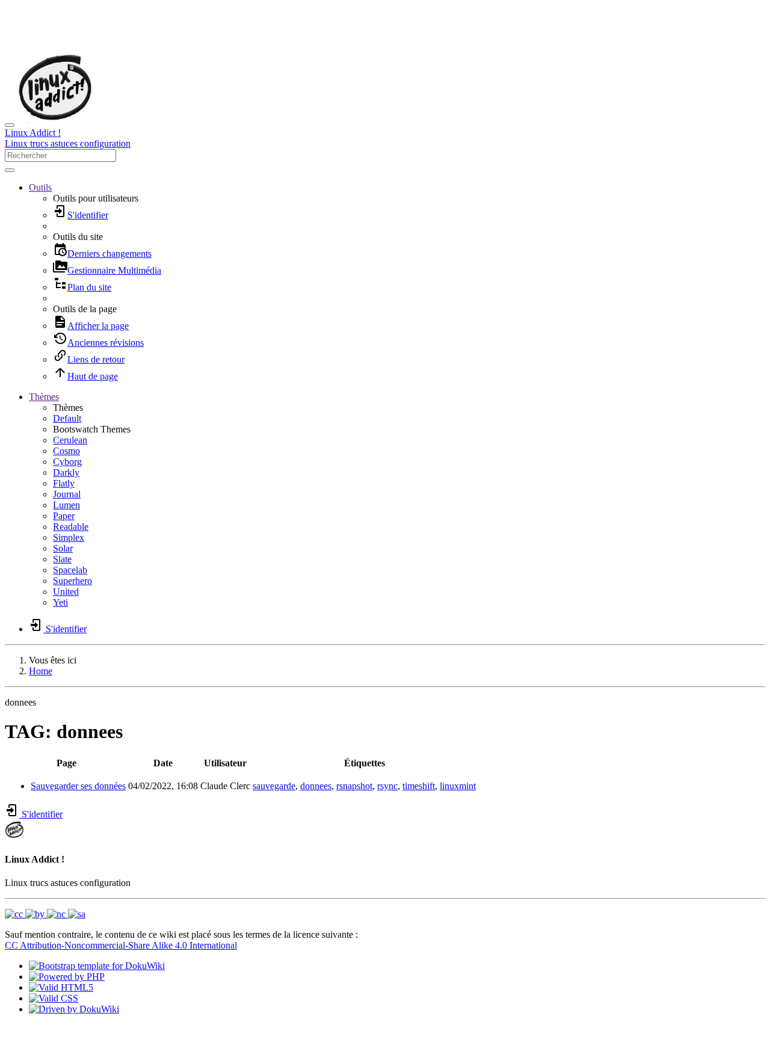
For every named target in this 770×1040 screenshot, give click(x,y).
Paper (64, 516)
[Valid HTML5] (61, 987)
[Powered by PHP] (67, 976)
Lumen (66, 505)
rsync (387, 786)
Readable (70, 527)
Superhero (72, 581)
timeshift (418, 786)
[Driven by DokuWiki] (74, 1009)
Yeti (60, 602)
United (66, 591)
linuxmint (458, 786)
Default (67, 418)
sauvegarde (274, 786)
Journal (67, 494)
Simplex (68, 537)
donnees (315, 786)
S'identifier (41, 814)
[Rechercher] (9, 170)
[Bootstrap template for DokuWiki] (97, 966)
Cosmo (66, 451)
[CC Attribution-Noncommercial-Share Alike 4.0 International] (45, 914)
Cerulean (70, 440)
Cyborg (67, 462)
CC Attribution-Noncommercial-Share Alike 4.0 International (121, 945)
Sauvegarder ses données (78, 786)
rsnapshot (354, 786)
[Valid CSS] (53, 998)
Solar (63, 548)
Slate (62, 559)
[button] (40, 187)
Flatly (64, 483)
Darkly (66, 472)
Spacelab (70, 570)
